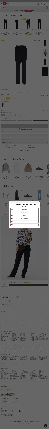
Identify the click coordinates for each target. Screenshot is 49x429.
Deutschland (24, 215)
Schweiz (24, 209)
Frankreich (24, 218)
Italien (24, 221)
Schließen (39, 202)
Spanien (24, 224)
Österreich (24, 212)
